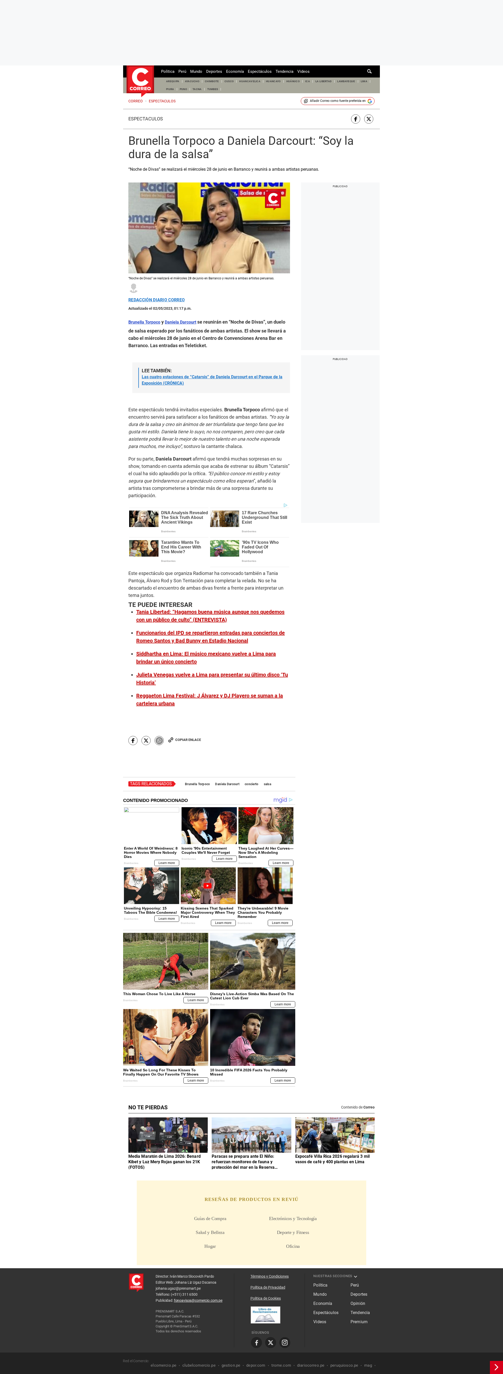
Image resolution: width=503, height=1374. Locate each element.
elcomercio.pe (163, 1365)
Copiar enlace (188, 740)
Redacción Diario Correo (156, 300)
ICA (307, 81)
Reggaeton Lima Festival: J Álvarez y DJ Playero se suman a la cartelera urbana (209, 699)
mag (368, 1365)
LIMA (364, 81)
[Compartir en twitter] (368, 119)
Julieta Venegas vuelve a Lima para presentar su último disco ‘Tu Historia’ (212, 679)
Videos (303, 71)
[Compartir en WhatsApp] (159, 740)
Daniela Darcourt (227, 784)
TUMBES (212, 89)
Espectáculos (260, 71)
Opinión (358, 1303)
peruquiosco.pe (344, 1365)
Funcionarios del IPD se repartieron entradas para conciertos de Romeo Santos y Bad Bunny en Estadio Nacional (210, 637)
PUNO (183, 89)
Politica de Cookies (265, 1298)
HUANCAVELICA (249, 81)
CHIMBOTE (212, 81)
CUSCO (229, 81)
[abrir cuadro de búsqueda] (370, 71)
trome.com (281, 1365)
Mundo (196, 71)
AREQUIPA (172, 81)
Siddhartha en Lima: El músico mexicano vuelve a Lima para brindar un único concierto (206, 658)
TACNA (197, 89)
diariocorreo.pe (310, 1365)
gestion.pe (231, 1365)
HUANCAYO (273, 81)
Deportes (214, 71)
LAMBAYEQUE (346, 81)
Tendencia (284, 71)
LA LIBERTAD (323, 81)
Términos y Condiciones (269, 1276)
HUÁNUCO (293, 81)
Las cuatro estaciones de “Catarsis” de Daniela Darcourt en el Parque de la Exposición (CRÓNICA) (212, 380)
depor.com (255, 1365)
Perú (182, 71)
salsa (267, 784)
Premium (359, 1321)
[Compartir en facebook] (355, 119)
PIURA (170, 89)
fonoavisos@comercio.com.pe (198, 1300)
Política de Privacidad (267, 1287)
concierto (252, 784)
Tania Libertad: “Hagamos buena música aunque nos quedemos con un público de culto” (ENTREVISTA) (210, 616)
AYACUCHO (192, 81)
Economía (235, 71)
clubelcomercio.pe (199, 1365)
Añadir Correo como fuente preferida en (338, 101)
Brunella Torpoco (197, 784)
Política (167, 71)
